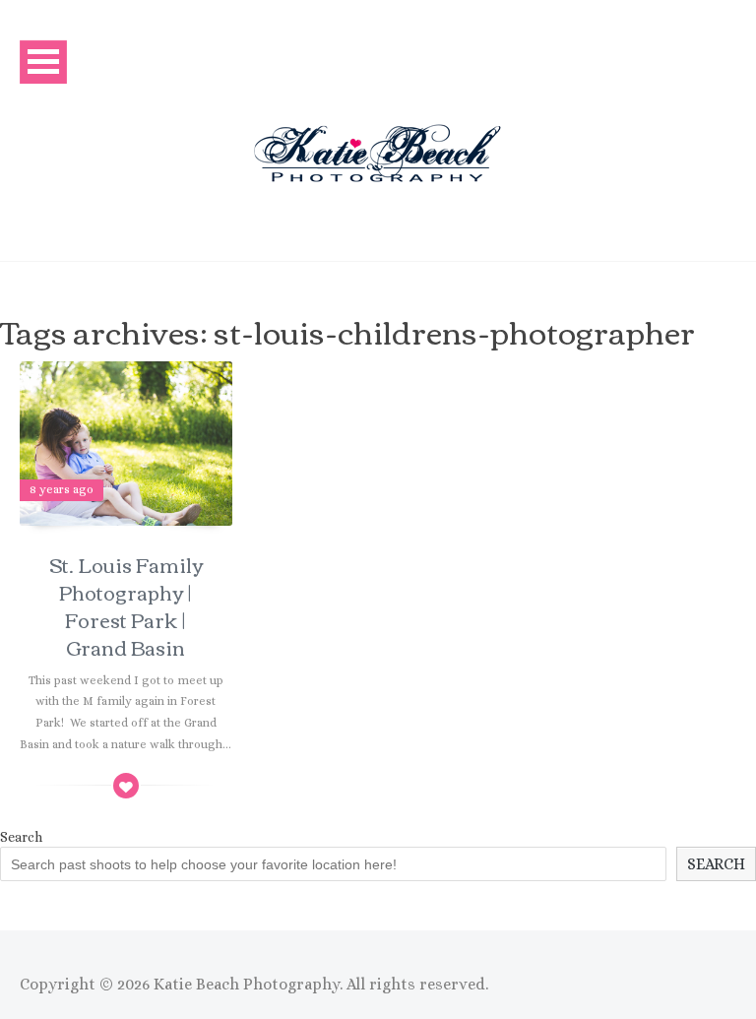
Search (21, 837)
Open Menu (43, 61)
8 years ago (62, 489)
